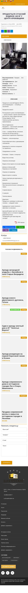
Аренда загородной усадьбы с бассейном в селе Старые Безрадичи (13, 272)
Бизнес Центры (4, 539)
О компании (3, 503)
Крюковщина (11, 87)
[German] (8, 1)
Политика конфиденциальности (8, 546)
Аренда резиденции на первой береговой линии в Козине (13, 356)
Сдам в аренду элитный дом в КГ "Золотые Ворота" (13, 328)
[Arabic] (2, 1)
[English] (4, 1)
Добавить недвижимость (7, 525)
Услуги (2, 507)
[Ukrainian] (13, 1)
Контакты (3, 522)
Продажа (17, 77)
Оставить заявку (8, 566)
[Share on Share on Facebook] (2, 31)
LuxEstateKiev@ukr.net (20, 4)
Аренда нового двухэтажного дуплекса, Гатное (13, 300)
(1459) (19, 24)
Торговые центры (5, 542)
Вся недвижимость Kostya (14, 243)
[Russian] (11, 1)
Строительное (14, 560)
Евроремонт (13, 89)
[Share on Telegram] (11, 31)
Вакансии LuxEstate (5, 518)
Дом (16, 81)
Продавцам (3, 514)
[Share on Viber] (8, 31)
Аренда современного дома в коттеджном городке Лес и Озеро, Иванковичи (12, 385)
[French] (6, 1)
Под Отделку (5, 560)
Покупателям (4, 511)
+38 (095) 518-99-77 (6, 4)
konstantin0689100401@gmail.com (11, 240)
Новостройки (4, 535)
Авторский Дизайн (6, 557)
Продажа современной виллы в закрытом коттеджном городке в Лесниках (12, 415)
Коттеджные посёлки (6, 531)
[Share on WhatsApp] (5, 31)
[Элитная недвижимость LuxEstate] (2, 7)
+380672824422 (7, 40)
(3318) (8, 24)
